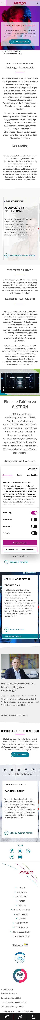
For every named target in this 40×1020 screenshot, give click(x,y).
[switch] (34, 519)
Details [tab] (19, 475)
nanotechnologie (22, 936)
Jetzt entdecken (17, 629)
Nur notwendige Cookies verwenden (20, 549)
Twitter (20, 850)
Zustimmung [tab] (7, 475)
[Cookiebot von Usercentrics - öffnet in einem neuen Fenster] (28, 469)
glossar (21, 918)
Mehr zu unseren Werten (21, 833)
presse (22, 901)
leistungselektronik (21, 932)
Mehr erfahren (22, 41)
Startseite (4, 993)
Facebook (11, 850)
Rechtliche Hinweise (7, 1011)
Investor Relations (21, 910)
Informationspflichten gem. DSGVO (12, 1007)
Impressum (13, 993)
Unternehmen (21, 896)
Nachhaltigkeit (21, 923)
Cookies (18, 1011)
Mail (20, 856)
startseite (6, 51)
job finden (22, 754)
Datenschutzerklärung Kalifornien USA (13, 1002)
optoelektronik (22, 927)
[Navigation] (3, 3)
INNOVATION (22, 892)
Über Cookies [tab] (32, 475)
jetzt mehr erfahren (18, 562)
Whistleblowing (28, 1011)
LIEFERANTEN (21, 914)
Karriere (17, 51)
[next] (38, 228)
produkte (21, 888)
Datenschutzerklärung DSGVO (11, 998)
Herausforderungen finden (22, 255)
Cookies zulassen (20, 543)
